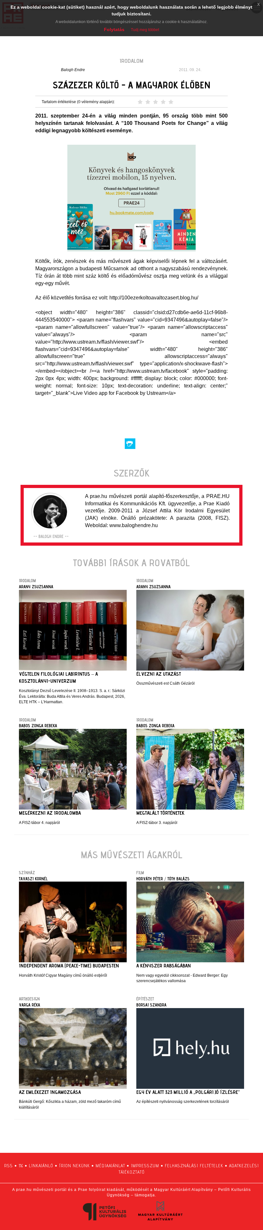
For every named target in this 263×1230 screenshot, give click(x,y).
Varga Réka (29, 1004)
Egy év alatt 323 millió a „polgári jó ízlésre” (188, 1092)
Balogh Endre (73, 70)
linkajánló (41, 1165)
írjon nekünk (74, 1165)
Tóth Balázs (178, 878)
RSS (8, 1165)
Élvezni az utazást (158, 674)
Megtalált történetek (160, 813)
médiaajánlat (110, 1165)
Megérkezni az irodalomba (50, 813)
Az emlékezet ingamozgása (50, 1092)
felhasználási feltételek (194, 1165)
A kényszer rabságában (163, 966)
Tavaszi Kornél (33, 878)
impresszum (145, 1165)
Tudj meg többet (145, 30)
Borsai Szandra (151, 1004)
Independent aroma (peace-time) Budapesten (69, 966)
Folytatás (114, 29)
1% (21, 1165)
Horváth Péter (149, 878)
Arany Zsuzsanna (36, 586)
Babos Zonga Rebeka (38, 725)
